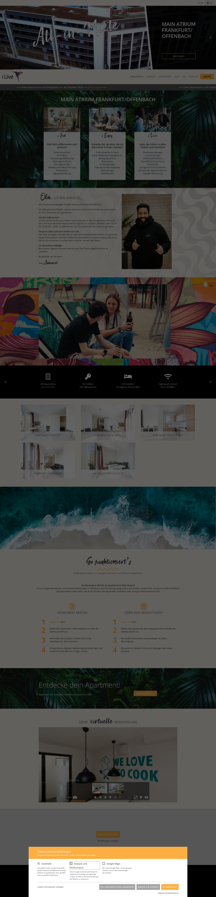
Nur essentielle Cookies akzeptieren (117, 886)
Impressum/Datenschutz (168, 893)
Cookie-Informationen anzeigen (50, 887)
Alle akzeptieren (169, 886)
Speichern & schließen (148, 886)
